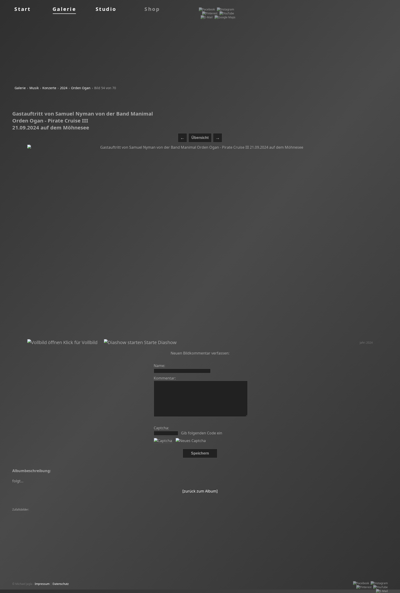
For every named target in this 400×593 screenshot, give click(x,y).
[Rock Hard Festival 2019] (291, 514)
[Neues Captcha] (191, 440)
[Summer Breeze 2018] (348, 525)
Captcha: (161, 427)
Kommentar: (165, 378)
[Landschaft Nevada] (91, 525)
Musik (34, 88)
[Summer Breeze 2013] (99, 518)
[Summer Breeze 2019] (218, 518)
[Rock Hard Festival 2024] (326, 514)
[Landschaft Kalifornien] (60, 525)
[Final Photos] (128, 514)
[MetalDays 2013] (321, 518)
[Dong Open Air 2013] (27, 522)
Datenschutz (61, 584)
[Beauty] (349, 514)
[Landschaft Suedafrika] (258, 514)
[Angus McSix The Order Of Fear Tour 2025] (247, 525)
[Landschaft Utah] (86, 522)
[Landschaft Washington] (361, 522)
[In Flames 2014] (24, 518)
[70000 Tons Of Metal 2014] (252, 518)
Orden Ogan (81, 88)
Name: (159, 365)
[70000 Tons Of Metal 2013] (176, 522)
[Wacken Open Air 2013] (249, 522)
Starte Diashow (160, 342)
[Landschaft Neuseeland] (155, 514)
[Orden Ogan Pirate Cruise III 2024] (59, 518)
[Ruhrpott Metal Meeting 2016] (323, 522)
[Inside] (121, 518)
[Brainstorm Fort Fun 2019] (30, 514)
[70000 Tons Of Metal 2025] (223, 514)
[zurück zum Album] (200, 491)
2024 (63, 88)
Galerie (20, 88)
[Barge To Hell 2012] (188, 518)
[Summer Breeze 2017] (372, 514)
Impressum (42, 584)
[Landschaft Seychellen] (188, 514)
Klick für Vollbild (79, 342)
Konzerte (49, 88)
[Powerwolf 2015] (320, 525)
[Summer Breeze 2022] (65, 514)
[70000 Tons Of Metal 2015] (284, 522)
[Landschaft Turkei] (144, 522)
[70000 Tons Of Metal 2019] (100, 514)
